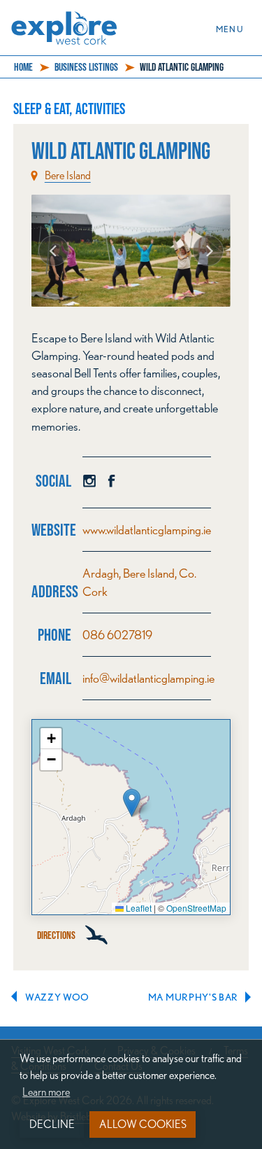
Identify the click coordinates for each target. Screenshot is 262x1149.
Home (23, 67)
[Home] (69, 20)
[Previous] (53, 250)
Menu (234, 28)
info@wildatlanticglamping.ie (148, 678)
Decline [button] (52, 1124)
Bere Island (68, 175)
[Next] (208, 250)
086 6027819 (117, 634)
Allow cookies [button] (143, 1124)
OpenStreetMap (196, 908)
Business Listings (86, 67)
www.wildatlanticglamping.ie (146, 529)
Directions (57, 935)
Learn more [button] (46, 1092)
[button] (131, 802)
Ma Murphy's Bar (193, 997)
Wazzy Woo (57, 997)
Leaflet (138, 908)
